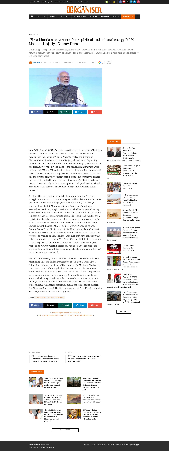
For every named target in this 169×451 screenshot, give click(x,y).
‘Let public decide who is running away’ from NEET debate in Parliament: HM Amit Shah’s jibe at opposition (54, 400)
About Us (77, 2)
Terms (93, 445)
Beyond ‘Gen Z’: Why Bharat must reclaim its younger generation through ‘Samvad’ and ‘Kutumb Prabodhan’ (123, 216)
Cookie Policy (101, 445)
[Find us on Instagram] (138, 2)
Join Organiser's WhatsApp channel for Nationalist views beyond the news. (65, 315)
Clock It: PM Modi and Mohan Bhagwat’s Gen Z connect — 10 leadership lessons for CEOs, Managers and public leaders (53, 416)
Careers (69, 2)
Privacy (86, 445)
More (115, 17)
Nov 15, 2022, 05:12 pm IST (53, 62)
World (52, 17)
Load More (65, 430)
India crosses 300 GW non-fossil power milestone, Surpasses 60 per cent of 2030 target (92, 399)
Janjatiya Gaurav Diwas (56, 298)
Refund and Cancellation (115, 445)
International (80, 17)
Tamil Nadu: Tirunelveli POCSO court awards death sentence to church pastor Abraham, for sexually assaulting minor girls (122, 280)
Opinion (93, 17)
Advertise (62, 2)
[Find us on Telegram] (134, 2)
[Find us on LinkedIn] (131, 2)
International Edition (85, 62)
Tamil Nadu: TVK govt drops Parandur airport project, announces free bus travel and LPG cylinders (123, 172)
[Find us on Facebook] (120, 2)
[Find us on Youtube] (123, 2)
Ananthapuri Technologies (46, 447)
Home (30, 35)
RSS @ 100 (105, 17)
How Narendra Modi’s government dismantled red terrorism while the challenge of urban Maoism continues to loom (92, 384)
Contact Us (84, 2)
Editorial (65, 17)
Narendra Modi (41, 298)
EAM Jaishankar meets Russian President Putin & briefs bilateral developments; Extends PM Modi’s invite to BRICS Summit (123, 154)
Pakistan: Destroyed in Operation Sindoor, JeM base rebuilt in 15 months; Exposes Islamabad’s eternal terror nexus (123, 234)
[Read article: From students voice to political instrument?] (114, 187)
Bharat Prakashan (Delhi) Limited (39, 445)
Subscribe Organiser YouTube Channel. (65, 313)
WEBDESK (36, 62)
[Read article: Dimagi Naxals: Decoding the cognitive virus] (114, 249)
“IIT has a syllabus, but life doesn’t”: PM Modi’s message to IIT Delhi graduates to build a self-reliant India (92, 415)
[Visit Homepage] (84, 9)
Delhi (74, 62)
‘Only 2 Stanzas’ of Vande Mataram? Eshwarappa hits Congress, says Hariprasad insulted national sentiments (54, 383)
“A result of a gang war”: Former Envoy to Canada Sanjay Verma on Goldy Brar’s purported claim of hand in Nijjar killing (123, 263)
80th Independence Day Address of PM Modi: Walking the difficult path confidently (130, 200)
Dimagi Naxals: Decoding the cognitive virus (129, 248)
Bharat (40, 17)
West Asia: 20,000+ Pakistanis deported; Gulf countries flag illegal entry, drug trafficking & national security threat (123, 298)
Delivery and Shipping (133, 445)
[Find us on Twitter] (127, 2)
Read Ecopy (45, 2)
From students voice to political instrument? (131, 186)
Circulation (54, 2)
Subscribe (127, 17)
